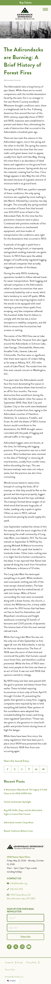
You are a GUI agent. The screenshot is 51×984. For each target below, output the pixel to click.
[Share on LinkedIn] (36, 769)
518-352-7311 (16, 889)
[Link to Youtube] (28, 946)
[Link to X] (15, 946)
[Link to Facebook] (9, 946)
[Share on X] (14, 769)
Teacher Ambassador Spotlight (17, 802)
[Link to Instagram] (22, 946)
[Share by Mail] (43, 769)
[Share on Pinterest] (29, 769)
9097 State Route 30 (20, 895)
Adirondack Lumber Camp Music (19, 822)
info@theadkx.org (18, 883)
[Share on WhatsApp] (22, 769)
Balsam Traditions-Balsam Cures (18, 831)
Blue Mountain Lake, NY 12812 (21, 898)
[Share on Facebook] (7, 769)
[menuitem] (25, 2)
